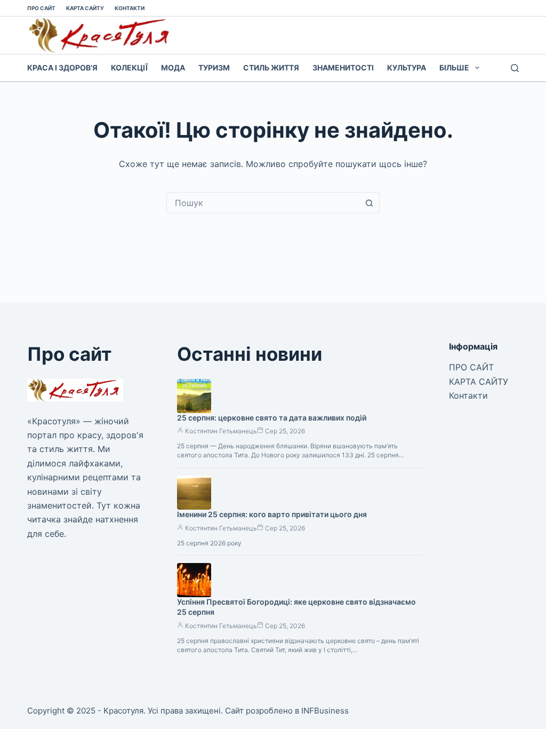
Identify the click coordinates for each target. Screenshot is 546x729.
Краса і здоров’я (62, 67)
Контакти (129, 8)
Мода (173, 67)
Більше (454, 67)
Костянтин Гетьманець (221, 431)
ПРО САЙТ (41, 8)
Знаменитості (343, 67)
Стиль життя (271, 67)
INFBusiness (325, 711)
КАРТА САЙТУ (85, 8)
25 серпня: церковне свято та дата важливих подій (271, 417)
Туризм (214, 67)
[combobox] (263, 202)
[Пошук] (515, 68)
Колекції (129, 67)
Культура (406, 67)
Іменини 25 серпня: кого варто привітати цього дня (272, 514)
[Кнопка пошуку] (369, 203)
